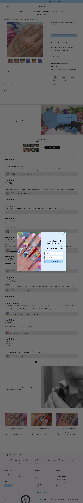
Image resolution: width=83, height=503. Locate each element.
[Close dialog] (64, 233)
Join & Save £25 (53, 261)
